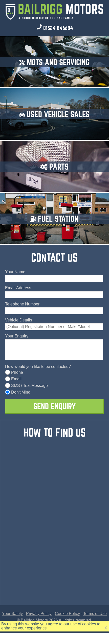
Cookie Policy (67, 613)
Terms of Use (95, 613)
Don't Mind (20, 392)
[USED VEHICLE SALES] (54, 136)
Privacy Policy (39, 613)
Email (16, 379)
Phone (17, 372)
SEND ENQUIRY (54, 406)
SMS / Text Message (29, 385)
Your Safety (12, 613)
